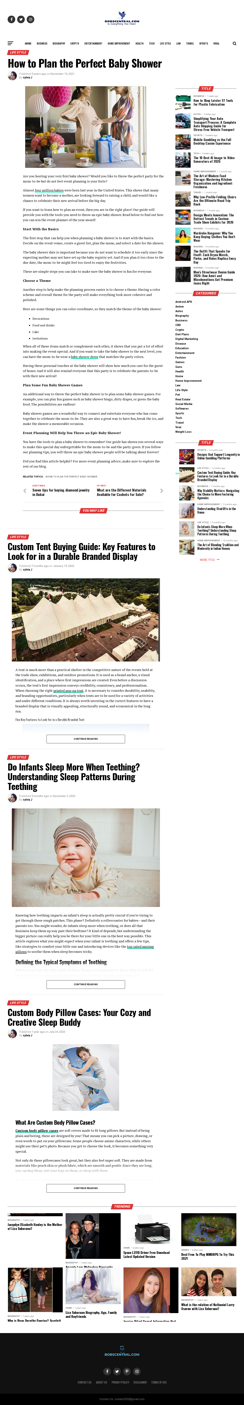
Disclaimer (140, 1382)
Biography (59, 43)
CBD (178, 325)
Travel (190, 43)
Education (182, 348)
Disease (180, 343)
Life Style (165, 43)
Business (42, 43)
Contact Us (85, 1382)
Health (140, 43)
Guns (178, 367)
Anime (28, 43)
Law (178, 43)
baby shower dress (84, 357)
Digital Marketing (186, 339)
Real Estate (182, 399)
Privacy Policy (120, 1382)
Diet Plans (182, 334)
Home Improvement (119, 43)
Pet (177, 394)
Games (180, 362)
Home (179, 376)
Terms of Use (159, 1382)
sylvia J (27, 77)
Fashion (180, 357)
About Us (101, 1382)
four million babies (49, 190)
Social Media (183, 404)
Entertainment (93, 43)
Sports (203, 43)
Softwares (182, 408)
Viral (216, 43)
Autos (179, 311)
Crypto (74, 43)
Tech (152, 43)
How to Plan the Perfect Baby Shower (72, 477)
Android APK (183, 302)
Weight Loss (183, 432)
